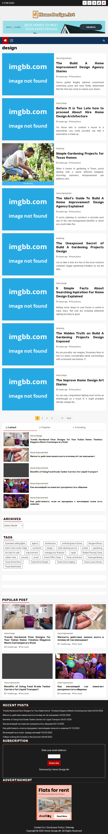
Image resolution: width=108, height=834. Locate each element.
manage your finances (54, 553)
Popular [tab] (46, 427)
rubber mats (10, 557)
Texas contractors (74, 557)
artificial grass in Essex (72, 543)
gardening (97, 548)
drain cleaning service (67, 548)
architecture (50, 543)
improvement (32, 553)
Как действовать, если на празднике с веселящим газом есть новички (35, 728)
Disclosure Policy (55, 827)
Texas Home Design (39, 562)
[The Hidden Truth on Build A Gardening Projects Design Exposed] (28, 344)
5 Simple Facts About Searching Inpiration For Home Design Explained (80, 292)
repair (73, 553)
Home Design (61, 103)
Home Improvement (63, 58)
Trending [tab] (80, 427)
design (50, 548)
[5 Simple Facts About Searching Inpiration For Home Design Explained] (28, 299)
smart (36, 557)
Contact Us (39, 827)
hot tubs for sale (12, 553)
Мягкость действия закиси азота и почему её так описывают (62, 456)
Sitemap (70, 827)
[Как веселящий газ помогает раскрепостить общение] (16, 486)
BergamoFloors (95, 543)
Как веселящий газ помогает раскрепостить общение (58, 487)
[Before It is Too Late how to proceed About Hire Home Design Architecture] (28, 119)
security (24, 557)
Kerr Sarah (25, 647)
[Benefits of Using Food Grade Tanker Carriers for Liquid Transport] (16, 470)
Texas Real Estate (13, 566)
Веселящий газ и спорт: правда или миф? (22, 732)
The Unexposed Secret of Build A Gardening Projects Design (80, 247)
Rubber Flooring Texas (92, 553)
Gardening (60, 149)
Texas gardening (94, 557)
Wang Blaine (76, 77)
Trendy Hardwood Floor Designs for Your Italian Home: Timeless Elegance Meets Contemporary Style (66, 440)
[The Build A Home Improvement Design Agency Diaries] (28, 74)
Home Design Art (60, 769)
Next (69, 418)
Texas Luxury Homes (93, 562)
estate (85, 548)
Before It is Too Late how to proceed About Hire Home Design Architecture (80, 112)
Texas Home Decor (13, 562)
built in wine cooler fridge (16, 548)
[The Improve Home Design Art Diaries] (28, 389)
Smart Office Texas (52, 557)
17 (62, 418)
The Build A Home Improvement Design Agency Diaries (80, 67)
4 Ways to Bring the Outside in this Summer (22, 737)
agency (35, 543)
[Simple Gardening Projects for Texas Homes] (28, 164)
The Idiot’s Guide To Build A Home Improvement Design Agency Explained (80, 202)
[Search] (104, 40)
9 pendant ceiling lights (15, 543)
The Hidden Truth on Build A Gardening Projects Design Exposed (80, 337)
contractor (37, 548)
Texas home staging (66, 562)
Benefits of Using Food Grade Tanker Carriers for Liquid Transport (64, 472)
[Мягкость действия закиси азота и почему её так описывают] (16, 455)
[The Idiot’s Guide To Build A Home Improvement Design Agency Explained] (28, 209)
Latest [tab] (12, 427)
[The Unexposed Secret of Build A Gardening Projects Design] (28, 254)
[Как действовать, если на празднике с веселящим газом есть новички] (16, 501)
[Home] (5, 41)
